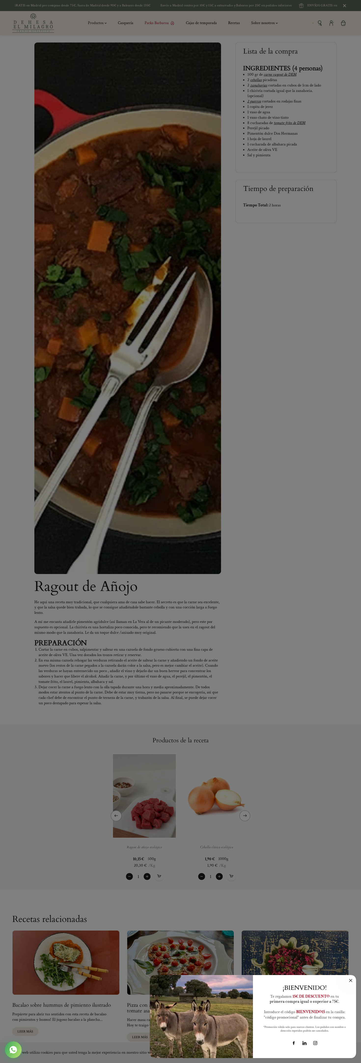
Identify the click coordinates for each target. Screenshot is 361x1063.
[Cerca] (350, 980)
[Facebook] (293, 1043)
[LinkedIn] (304, 1043)
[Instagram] (315, 1043)
